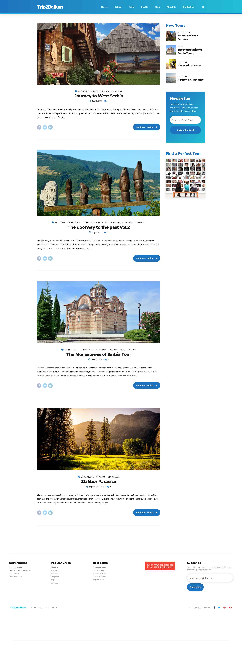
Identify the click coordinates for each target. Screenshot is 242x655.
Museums (141, 222)
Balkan (118, 7)
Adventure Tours (99, 567)
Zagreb (53, 580)
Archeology (87, 222)
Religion (132, 349)
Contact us (188, 7)
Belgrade (54, 567)
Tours (131, 7)
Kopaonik (55, 573)
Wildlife (118, 91)
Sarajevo (54, 583)
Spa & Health (114, 476)
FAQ (40, 607)
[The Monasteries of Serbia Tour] (98, 312)
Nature (109, 91)
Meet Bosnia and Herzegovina (20, 570)
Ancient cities (74, 222)
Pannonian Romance (191, 79)
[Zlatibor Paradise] (98, 439)
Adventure (83, 91)
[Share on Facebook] (39, 127)
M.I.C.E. (144, 7)
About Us (171, 7)
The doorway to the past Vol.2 (99, 227)
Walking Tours (98, 580)
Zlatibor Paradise (98, 481)
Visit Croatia (14, 573)
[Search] (203, 7)
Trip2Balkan (50, 7)
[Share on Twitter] (45, 127)
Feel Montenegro (15, 577)
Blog (157, 7)
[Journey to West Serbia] (98, 54)
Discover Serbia (15, 567)
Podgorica (55, 577)
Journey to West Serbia (98, 96)
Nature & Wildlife (99, 573)
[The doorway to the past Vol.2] (98, 183)
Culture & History (99, 577)
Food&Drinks (117, 222)
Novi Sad (54, 570)
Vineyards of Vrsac (189, 65)
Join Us (55, 607)
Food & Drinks (98, 570)
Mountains (130, 222)
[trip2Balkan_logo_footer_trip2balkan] (18, 607)
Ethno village (97, 91)
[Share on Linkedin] (50, 127)
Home (104, 7)
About (33, 607)
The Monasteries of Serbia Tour (98, 354)
